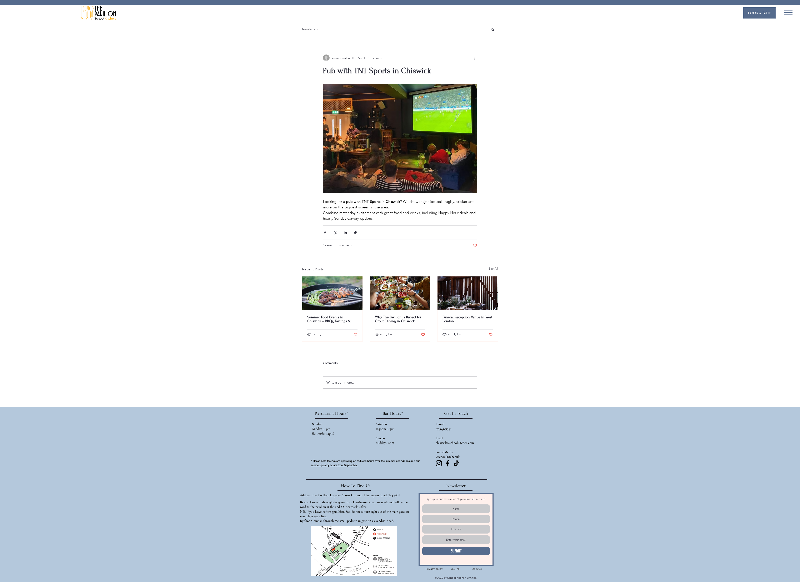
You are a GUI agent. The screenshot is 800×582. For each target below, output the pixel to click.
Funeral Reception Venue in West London (467, 319)
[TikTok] (456, 463)
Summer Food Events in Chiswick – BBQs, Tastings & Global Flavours (329, 319)
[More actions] (474, 57)
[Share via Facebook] (325, 232)
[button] (759, 13)
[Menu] (788, 12)
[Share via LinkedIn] (345, 232)
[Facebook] (448, 463)
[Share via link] (356, 232)
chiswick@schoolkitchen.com (455, 443)
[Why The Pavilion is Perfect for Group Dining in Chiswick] (400, 293)
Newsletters (310, 29)
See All (493, 268)
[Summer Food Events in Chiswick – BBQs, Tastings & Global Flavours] (332, 293)
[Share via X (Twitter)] (335, 232)
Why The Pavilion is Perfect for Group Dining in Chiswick (398, 319)
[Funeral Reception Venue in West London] (468, 293)
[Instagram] (439, 463)
